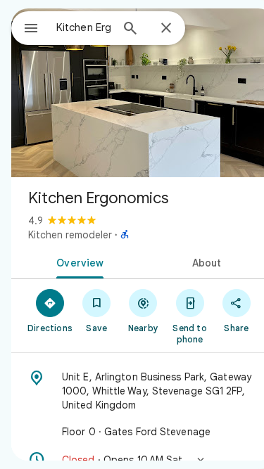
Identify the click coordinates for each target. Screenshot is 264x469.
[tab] (77, 261)
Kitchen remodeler (70, 235)
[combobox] (83, 27)
